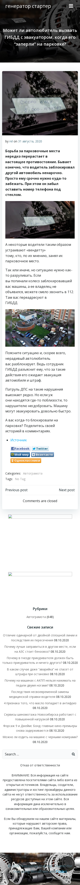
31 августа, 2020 (30, 141)
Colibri (61, 871)
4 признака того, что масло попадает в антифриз (40, 703)
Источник (18, 440)
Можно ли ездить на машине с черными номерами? (40, 737)
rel (11, 141)
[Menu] (71, 6)
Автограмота (32, 473)
